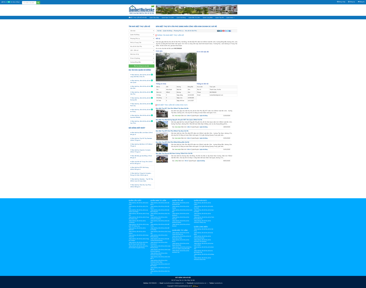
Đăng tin (361, 1)
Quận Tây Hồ (220, 17)
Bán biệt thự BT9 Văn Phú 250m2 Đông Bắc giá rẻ (172, 142)
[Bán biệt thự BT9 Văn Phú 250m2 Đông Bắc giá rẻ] (162, 147)
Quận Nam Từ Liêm (168, 17)
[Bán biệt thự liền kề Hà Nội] (141, 9)
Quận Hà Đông (181, 17)
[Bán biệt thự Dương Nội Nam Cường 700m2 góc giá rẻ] (162, 158)
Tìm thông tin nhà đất (142, 66)
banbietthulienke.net (200, 283)
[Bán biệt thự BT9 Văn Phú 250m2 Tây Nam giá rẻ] (162, 136)
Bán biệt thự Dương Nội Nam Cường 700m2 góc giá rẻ (174, 153)
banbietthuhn (219, 283)
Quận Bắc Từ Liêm (194, 17)
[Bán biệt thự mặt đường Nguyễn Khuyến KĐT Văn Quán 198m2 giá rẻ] (162, 125)
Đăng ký (352, 1)
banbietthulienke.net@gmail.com (174, 283)
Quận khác (229, 17)
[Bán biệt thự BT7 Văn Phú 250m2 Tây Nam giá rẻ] (162, 113)
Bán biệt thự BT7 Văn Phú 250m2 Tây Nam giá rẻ (172, 108)
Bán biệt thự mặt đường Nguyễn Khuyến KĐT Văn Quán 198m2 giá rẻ (179, 119)
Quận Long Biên (208, 17)
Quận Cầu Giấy (154, 17)
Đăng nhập (341, 1)
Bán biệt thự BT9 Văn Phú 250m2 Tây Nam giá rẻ (172, 131)
